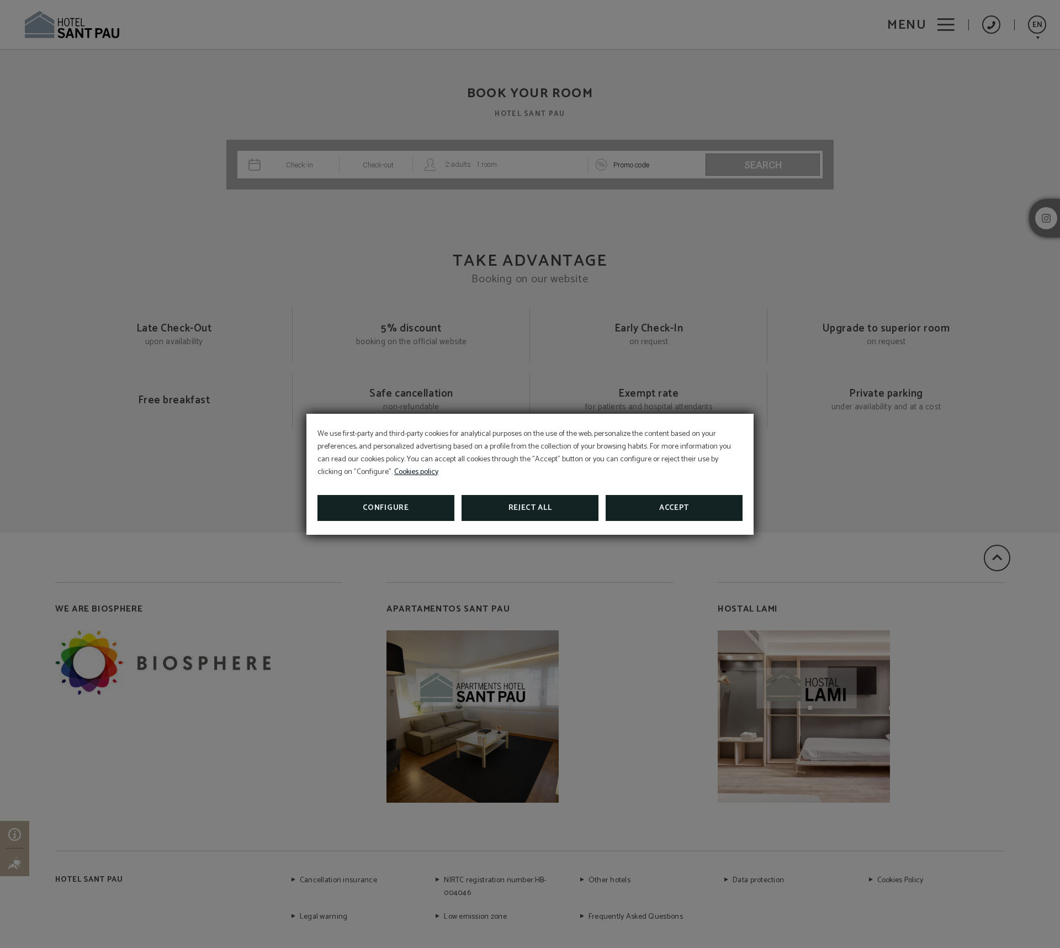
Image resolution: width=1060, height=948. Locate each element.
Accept (674, 508)
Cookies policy (416, 472)
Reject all (530, 508)
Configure (386, 508)
